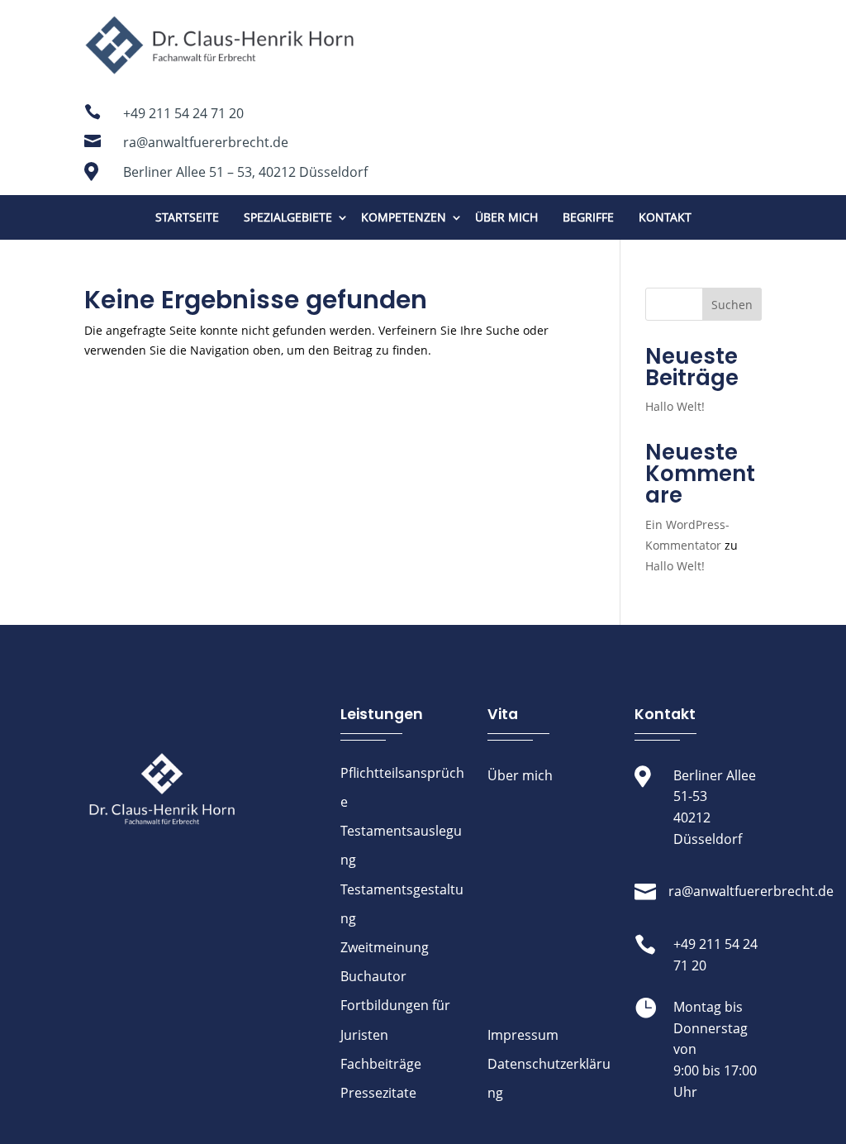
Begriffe (588, 217)
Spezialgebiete (288, 217)
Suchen (732, 304)
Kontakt (665, 217)
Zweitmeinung (384, 947)
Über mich (506, 217)
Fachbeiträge (380, 1064)
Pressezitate (378, 1093)
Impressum (522, 1035)
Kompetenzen (403, 217)
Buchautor (373, 976)
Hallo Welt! (675, 406)
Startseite (187, 217)
